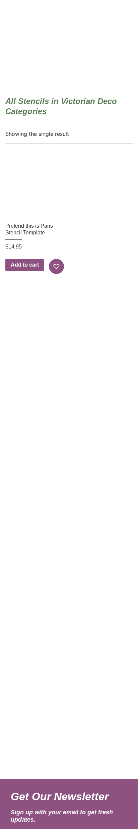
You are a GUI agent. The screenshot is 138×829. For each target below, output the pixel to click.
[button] (57, 266)
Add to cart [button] (25, 265)
